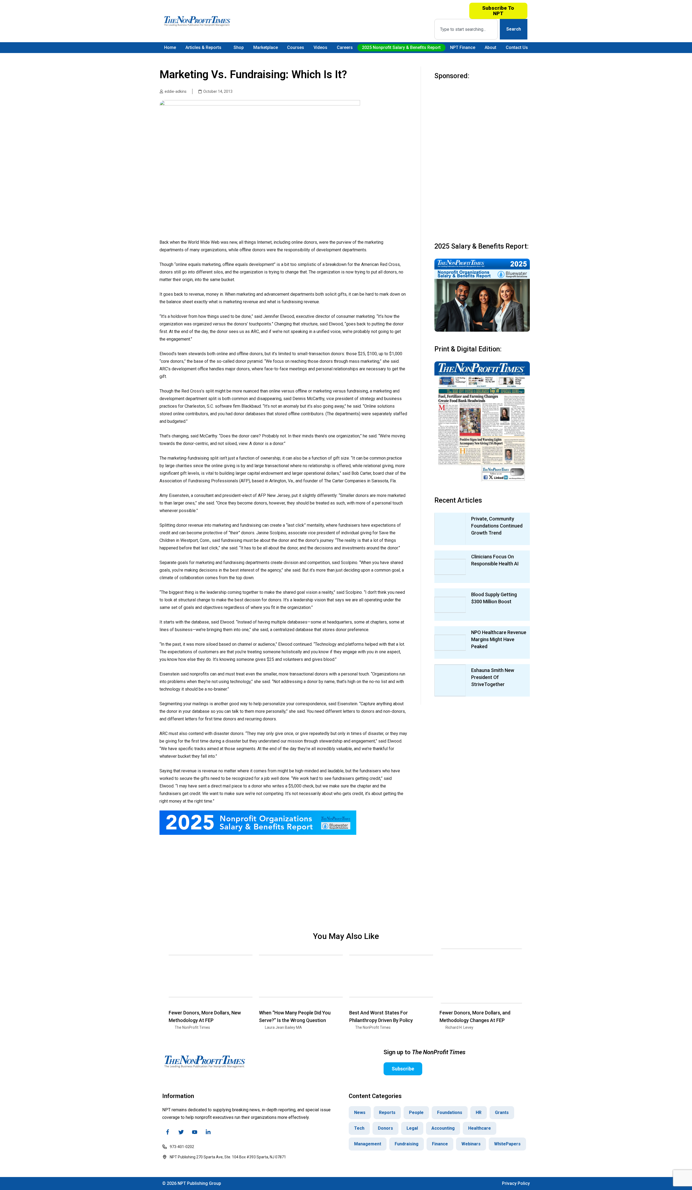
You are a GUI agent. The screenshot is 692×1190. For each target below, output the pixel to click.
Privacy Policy (516, 1183)
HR (478, 1112)
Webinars (471, 1143)
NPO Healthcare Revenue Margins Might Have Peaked (498, 639)
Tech (359, 1128)
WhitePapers (507, 1143)
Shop (239, 47)
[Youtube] (194, 1132)
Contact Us (517, 47)
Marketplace (265, 47)
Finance (440, 1143)
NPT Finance (462, 47)
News (359, 1112)
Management (367, 1143)
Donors (385, 1128)
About (490, 47)
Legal (412, 1128)
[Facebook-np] (167, 1132)
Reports (387, 1112)
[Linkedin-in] (208, 1132)
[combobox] (465, 29)
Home (170, 47)
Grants (502, 1112)
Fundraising (406, 1143)
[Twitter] (181, 1132)
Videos (320, 47)
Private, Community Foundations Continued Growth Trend (497, 526)
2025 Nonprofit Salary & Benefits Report (401, 47)
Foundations (449, 1112)
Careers (345, 47)
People (416, 1112)
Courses (295, 47)
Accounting (443, 1128)
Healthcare (479, 1128)
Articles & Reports (203, 47)
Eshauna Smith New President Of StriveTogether (492, 677)
